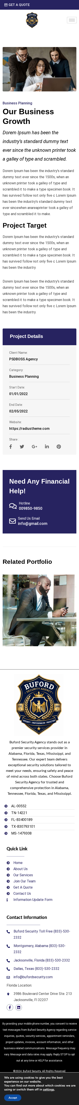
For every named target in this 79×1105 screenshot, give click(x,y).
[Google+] (35, 446)
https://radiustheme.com (29, 428)
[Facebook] (10, 1007)
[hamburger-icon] (72, 20)
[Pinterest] (59, 446)
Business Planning (17, 103)
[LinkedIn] (47, 446)
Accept (13, 1098)
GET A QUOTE (19, 5)
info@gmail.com (32, 523)
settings (48, 1090)
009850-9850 (30, 508)
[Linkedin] (18, 1007)
